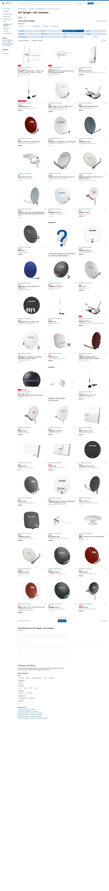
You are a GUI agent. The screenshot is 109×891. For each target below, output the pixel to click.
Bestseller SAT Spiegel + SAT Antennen (27, 722)
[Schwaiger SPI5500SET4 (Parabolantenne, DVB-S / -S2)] (62, 420)
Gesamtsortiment (6, 8)
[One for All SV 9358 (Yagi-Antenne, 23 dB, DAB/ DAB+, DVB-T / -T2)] (62, 526)
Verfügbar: (34, 40)
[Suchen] (19, 3)
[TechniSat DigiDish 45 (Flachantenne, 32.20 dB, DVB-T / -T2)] (92, 240)
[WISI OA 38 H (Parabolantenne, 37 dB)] (31, 240)
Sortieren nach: (21, 40)
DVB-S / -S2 (21, 26)
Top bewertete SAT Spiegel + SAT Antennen (28, 724)
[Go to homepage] (7, 3)
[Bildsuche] (79, 3)
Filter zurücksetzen (102, 21)
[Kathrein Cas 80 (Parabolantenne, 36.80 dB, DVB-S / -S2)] (92, 597)
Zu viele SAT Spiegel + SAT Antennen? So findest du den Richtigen (33, 731)
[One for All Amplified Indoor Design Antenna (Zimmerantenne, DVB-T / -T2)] (31, 384)
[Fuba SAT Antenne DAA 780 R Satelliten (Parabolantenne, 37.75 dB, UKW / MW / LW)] (31, 131)
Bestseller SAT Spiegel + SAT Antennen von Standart (30, 727)
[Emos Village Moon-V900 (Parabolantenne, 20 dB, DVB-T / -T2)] (31, 166)
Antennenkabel (6, 16)
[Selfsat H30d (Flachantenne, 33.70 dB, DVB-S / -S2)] (62, 455)
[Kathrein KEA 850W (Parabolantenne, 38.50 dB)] (31, 561)
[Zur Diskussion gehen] (62, 638)
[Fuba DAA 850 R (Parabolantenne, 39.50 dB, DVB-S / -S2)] (92, 561)
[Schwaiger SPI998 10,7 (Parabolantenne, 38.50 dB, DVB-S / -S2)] (62, 202)
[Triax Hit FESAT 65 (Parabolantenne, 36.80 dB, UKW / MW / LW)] (92, 491)
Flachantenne (46, 26)
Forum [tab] (25, 17)
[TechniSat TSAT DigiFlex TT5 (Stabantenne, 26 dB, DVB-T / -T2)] (92, 384)
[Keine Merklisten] (102, 3)
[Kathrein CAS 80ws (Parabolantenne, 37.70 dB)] (92, 202)
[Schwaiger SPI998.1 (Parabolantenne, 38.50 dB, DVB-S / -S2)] (62, 561)
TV (3, 51)
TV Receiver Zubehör (8, 33)
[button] (44, 67)
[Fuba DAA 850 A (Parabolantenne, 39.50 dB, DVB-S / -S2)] (31, 491)
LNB (4, 21)
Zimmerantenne (36, 26)
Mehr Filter (95, 37)
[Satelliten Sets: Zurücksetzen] (83, 31)
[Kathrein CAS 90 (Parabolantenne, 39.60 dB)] (31, 420)
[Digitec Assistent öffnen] (96, 3)
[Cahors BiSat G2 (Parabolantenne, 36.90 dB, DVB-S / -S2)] (62, 346)
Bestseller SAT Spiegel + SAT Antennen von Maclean (30, 729)
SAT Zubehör (6, 28)
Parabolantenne (54, 26)
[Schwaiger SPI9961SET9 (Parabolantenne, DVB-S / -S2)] (62, 276)
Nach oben (104, 620)
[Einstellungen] (85, 3)
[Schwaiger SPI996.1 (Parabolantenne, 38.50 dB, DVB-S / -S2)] (62, 597)
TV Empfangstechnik (7, 14)
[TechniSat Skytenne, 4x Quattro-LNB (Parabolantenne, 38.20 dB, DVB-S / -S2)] (31, 311)
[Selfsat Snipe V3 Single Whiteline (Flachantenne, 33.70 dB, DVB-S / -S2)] (92, 96)
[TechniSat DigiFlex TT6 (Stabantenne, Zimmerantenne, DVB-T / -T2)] (31, 96)
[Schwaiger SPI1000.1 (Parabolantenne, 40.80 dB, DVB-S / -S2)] (92, 131)
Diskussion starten (101, 629)
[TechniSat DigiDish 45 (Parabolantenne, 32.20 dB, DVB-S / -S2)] (31, 526)
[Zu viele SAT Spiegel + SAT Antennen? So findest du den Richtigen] (62, 239)
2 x (28, 26)
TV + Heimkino (5, 11)
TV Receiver (6, 31)
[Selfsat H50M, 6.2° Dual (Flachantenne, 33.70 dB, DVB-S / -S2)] (92, 420)
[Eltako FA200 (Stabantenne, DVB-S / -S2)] (62, 311)
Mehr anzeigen (62, 620)
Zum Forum (20, 630)
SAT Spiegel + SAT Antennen (7, 25)
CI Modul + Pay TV (7, 19)
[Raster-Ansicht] (102, 41)
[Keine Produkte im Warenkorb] (105, 3)
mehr (49, 682)
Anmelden (90, 3)
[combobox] (27, 40)
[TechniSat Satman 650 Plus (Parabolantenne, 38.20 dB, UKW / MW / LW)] (92, 455)
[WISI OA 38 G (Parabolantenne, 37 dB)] (92, 276)
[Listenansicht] (105, 41)
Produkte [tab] (20, 17)
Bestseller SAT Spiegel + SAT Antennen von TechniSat (30, 725)
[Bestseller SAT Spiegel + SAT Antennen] (62, 383)
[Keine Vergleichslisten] (99, 3)
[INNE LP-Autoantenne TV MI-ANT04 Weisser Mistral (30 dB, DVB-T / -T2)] (92, 526)
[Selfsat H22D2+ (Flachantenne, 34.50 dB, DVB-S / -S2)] (31, 455)
